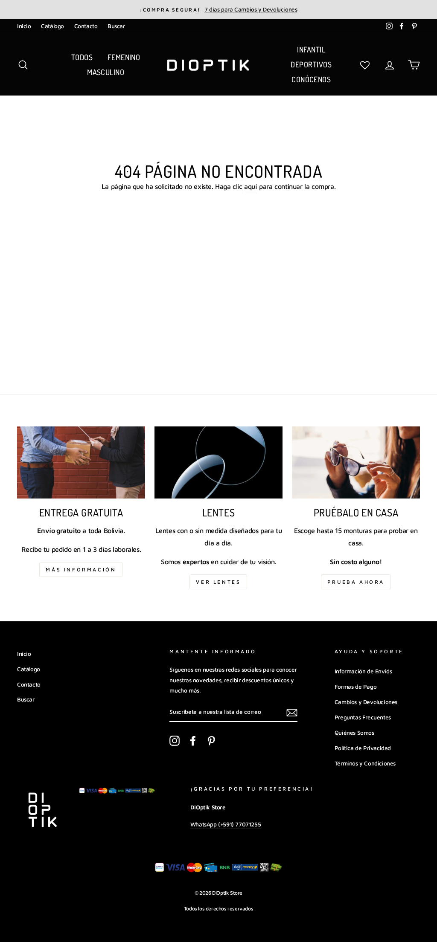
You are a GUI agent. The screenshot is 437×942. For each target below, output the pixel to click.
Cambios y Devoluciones (366, 702)
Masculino (105, 72)
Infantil (311, 49)
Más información (81, 569)
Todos (82, 57)
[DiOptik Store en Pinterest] (211, 740)
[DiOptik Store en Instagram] (174, 740)
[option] (218, 9)
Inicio (24, 26)
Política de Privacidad (363, 748)
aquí (250, 186)
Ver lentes (218, 582)
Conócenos (311, 79)
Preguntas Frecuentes (363, 717)
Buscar (116, 26)
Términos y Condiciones (365, 763)
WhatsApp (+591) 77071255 (225, 824)
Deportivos (311, 64)
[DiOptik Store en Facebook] (193, 740)
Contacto (86, 26)
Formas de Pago (355, 686)
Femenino (124, 57)
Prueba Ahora (356, 582)
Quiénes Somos (354, 732)
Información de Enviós (363, 671)
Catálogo (52, 26)
